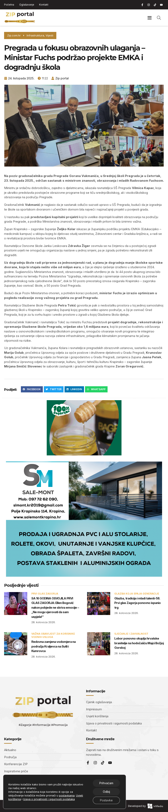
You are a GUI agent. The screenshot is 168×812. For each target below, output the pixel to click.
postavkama (67, 795)
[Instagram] (148, 4)
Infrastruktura (35, 35)
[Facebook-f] (142, 4)
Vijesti (49, 35)
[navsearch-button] (159, 18)
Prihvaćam (106, 783)
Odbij (106, 791)
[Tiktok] (155, 4)
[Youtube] (161, 4)
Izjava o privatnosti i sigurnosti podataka (49, 799)
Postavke (106, 800)
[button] (149, 17)
